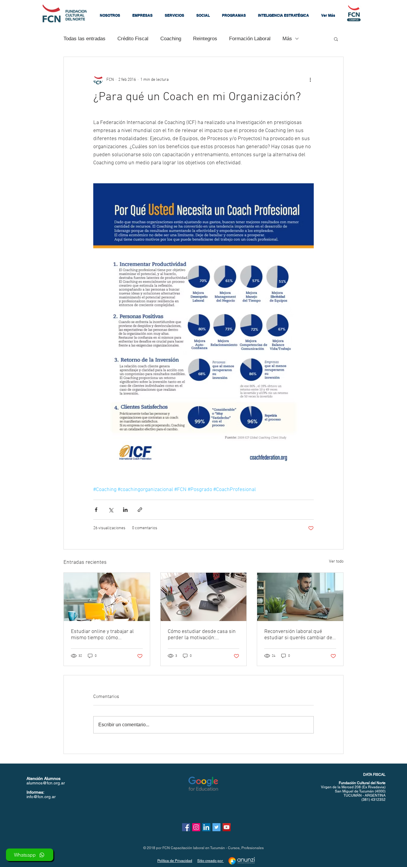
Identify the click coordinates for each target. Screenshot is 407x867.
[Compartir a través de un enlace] (140, 510)
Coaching (170, 38)
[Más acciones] (310, 79)
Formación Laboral (250, 38)
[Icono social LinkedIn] (206, 827)
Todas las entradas (84, 38)
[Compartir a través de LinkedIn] (125, 510)
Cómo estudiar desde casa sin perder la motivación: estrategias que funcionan (202, 634)
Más (287, 38)
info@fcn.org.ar (41, 796)
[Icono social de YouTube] (227, 827)
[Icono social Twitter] (216, 827)
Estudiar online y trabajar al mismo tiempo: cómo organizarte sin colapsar (102, 634)
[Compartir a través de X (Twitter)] (111, 510)
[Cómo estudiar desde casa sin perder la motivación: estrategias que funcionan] (204, 597)
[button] (110, 15)
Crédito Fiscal (132, 38)
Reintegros (205, 38)
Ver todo (336, 561)
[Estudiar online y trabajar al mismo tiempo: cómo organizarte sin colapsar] (107, 597)
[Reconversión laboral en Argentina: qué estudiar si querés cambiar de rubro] (300, 597)
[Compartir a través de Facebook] (96, 510)
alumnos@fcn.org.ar (46, 783)
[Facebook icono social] (186, 827)
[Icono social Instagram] (196, 827)
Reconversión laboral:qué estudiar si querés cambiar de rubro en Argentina (298, 634)
